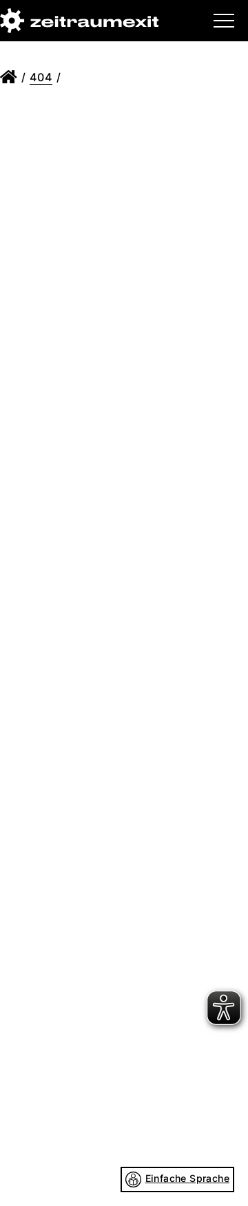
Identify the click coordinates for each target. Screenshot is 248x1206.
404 (41, 77)
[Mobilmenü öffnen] (224, 21)
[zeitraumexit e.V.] (79, 20)
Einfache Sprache (187, 1178)
